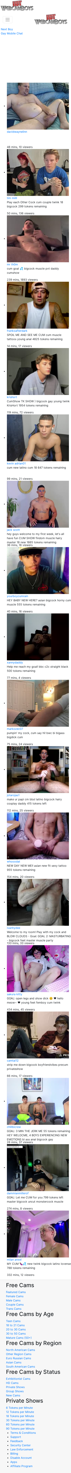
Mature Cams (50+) (19, 1337)
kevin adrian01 (16, 463)
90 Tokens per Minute (20, 1428)
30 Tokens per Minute (20, 1420)
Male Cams (13, 1300)
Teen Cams (13, 1321)
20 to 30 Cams (16, 1329)
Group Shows (15, 1391)
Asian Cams (13, 1362)
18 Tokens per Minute (20, 1416)
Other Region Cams (18, 1354)
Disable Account (21, 1457)
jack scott (13, 529)
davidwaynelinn (17, 131)
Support (15, 1437)
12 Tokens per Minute (20, 1412)
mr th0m (12, 264)
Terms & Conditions (23, 1432)
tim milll (12, 198)
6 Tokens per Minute (19, 1407)
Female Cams (14, 1296)
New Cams (13, 1395)
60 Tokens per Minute (20, 1424)
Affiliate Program (21, 1466)
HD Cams (12, 1383)
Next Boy (7, 29)
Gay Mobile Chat (12, 33)
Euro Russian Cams (18, 1358)
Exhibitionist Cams (18, 1378)
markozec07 (15, 729)
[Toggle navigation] (7, 19)
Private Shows (15, 1387)
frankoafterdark (17, 330)
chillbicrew (14, 1127)
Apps (13, 1462)
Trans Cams (13, 1308)
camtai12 (13, 1060)
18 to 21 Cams (15, 1325)
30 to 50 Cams (16, 1333)
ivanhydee (13, 928)
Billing (14, 1453)
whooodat (13, 861)
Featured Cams (16, 1292)
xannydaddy (15, 662)
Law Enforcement (21, 1449)
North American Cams (20, 1350)
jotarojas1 (13, 795)
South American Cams (20, 1366)
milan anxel (14, 1259)
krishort (12, 397)
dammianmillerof (18, 1193)
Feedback (16, 1441)
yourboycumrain (17, 596)
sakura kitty (14, 994)
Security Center (20, 1445)
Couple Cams (15, 1304)
